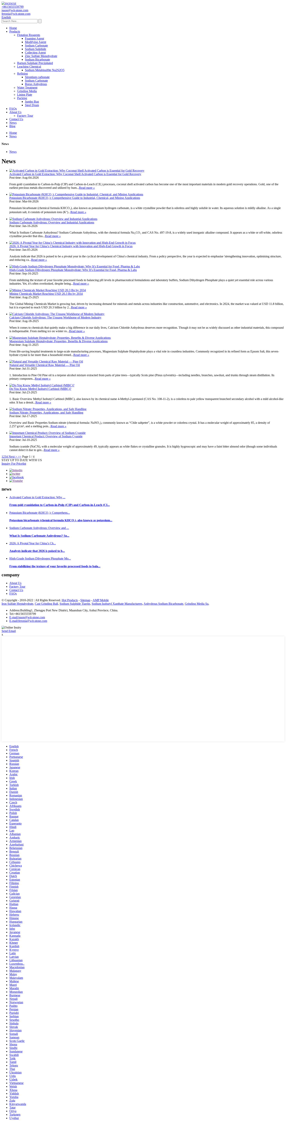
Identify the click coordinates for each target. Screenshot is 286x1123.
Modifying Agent (35, 42)
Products (14, 31)
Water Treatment (27, 87)
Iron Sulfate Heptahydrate (17, 603)
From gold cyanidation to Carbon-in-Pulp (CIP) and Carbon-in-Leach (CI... (59, 505)
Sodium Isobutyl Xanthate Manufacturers (117, 603)
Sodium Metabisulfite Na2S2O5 (44, 70)
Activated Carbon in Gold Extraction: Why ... (37, 497)
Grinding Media (27, 91)
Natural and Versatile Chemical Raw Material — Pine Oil (44, 365)
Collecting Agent (35, 52)
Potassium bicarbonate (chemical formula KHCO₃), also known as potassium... (60, 520)
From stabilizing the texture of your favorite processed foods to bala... (54, 566)
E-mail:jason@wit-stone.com (27, 617)
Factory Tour (25, 115)
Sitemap (85, 600)
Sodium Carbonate (36, 45)
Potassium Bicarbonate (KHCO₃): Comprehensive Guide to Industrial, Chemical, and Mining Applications (74, 198)
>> (19, 456)
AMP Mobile (101, 600)
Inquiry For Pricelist (14, 463)
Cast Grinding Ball (46, 603)
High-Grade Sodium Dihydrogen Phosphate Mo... (40, 558)
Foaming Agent (34, 38)
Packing (22, 98)
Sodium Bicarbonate (37, 59)
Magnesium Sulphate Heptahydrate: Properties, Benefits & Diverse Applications (58, 341)
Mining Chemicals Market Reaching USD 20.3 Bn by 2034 (46, 293)
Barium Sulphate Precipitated (35, 63)
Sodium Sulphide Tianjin (75, 603)
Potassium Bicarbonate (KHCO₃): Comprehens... (39, 512)
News (13, 122)
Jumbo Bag (32, 101)
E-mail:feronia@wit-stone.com (28, 620)
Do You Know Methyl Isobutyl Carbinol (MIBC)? (40, 388)
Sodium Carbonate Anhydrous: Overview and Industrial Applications (51, 222)
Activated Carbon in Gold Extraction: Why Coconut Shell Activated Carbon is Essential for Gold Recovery (75, 174)
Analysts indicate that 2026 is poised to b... (37, 551)
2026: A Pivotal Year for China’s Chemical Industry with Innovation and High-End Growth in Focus (70, 246)
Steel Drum (32, 105)
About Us (15, 112)
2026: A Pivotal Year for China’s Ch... (32, 543)
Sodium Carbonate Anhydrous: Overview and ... (39, 528)
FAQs (13, 108)
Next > (13, 456)
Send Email (9, 631)
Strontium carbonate (37, 77)
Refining (22, 73)
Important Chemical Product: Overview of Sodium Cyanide (45, 436)
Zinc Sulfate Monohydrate (41, 56)
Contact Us (16, 119)
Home (13, 28)
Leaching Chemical (29, 66)
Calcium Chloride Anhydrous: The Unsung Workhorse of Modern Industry (55, 317)
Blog (12, 126)
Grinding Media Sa (196, 603)
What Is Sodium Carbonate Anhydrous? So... (39, 535)
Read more (87, 187)
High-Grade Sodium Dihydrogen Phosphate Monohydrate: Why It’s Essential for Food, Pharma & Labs (73, 270)
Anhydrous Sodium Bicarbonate (163, 603)
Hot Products (70, 600)
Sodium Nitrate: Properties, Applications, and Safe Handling (46, 412)
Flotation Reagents (28, 35)
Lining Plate (24, 94)
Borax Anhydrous (36, 84)
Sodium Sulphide (35, 49)
